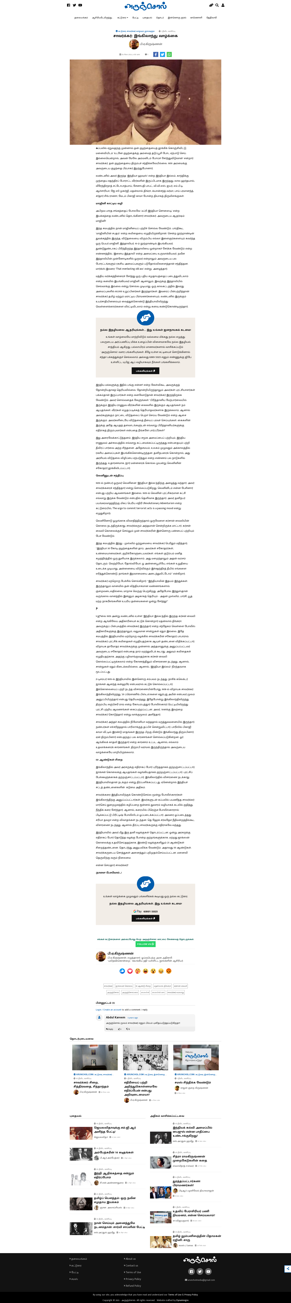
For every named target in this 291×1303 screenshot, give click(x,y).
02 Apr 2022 (122, 1232)
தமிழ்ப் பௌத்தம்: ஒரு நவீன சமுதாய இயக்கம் (115, 1200)
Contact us (131, 1265)
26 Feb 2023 (201, 1245)
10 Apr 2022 (129, 1207)
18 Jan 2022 (178, 1196)
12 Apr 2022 (131, 1182)
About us (130, 1259)
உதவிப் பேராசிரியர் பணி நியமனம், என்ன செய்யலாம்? (194, 1213)
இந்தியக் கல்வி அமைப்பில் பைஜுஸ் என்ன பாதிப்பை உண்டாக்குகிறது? (192, 1131)
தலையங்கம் (81, 18)
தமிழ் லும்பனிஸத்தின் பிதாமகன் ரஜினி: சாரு (197, 1238)
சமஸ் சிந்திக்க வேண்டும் (193, 1082)
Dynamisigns (182, 1300)
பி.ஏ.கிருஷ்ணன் (121, 953)
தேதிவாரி (211, 18)
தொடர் (160, 18)
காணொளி (196, 18)
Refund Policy (133, 1286)
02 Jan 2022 (201, 1141)
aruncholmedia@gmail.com (201, 1280)
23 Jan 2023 (115, 1137)
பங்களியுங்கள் (144, 371)
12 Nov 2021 (155, 1100)
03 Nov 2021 (105, 1092)
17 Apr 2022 (127, 1158)
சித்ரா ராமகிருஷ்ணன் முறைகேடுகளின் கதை (190, 1158)
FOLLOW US (144, 944)
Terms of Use (133, 1272)
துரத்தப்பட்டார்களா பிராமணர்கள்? (186, 1183)
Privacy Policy (133, 1279)
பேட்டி (135, 18)
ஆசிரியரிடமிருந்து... (102, 18)
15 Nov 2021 (180, 1093)
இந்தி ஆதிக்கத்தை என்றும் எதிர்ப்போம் (114, 1175)
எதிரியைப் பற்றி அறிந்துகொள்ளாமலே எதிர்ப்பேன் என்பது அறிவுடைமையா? (140, 1088)
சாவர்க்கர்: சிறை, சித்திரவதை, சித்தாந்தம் (91, 1084)
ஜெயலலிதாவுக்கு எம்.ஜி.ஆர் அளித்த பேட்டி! (115, 1129)
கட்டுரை (121, 18)
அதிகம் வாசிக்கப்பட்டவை (167, 1116)
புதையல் (147, 18)
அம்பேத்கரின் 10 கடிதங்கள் (114, 1152)
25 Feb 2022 (201, 1166)
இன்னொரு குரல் (177, 18)
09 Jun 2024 (196, 1220)
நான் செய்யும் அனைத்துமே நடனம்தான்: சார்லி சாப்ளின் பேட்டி (119, 1225)
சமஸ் (74, 1279)
